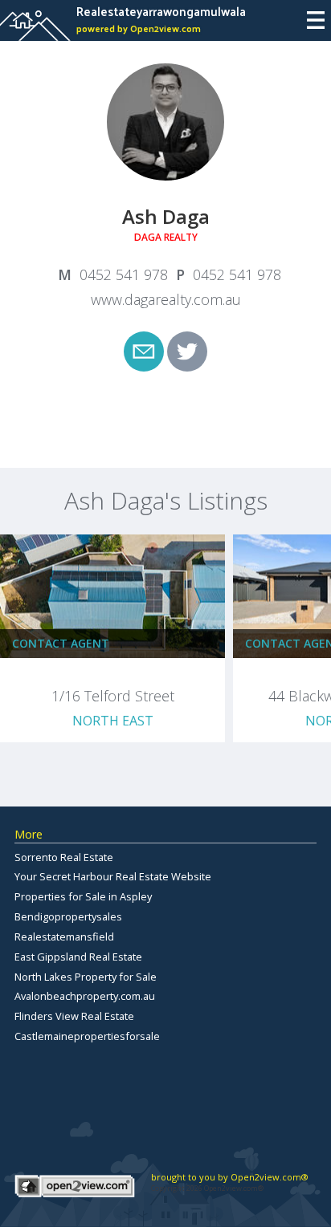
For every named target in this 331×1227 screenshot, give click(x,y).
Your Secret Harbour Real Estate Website (112, 876)
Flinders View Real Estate (74, 1016)
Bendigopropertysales (68, 916)
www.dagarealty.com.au (166, 299)
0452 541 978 (124, 274)
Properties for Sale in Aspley (83, 896)
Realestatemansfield (64, 936)
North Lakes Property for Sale (85, 976)
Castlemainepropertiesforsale (87, 1036)
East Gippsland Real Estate (78, 956)
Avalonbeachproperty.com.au (84, 996)
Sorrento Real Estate (63, 857)
